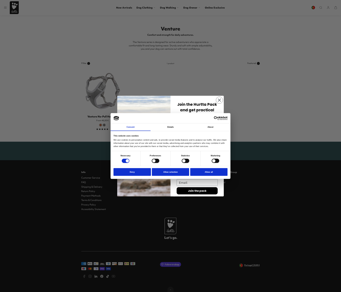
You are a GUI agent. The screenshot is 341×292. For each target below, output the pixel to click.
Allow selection (170, 172)
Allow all (209, 172)
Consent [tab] (131, 127)
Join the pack (197, 191)
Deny (132, 172)
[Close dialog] (219, 100)
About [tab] (210, 127)
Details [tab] (170, 127)
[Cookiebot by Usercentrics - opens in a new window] (216, 118)
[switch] (155, 161)
